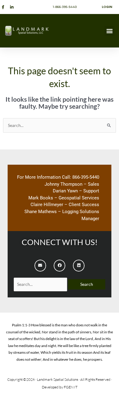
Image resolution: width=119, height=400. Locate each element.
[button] (109, 31)
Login (107, 7)
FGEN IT (71, 387)
